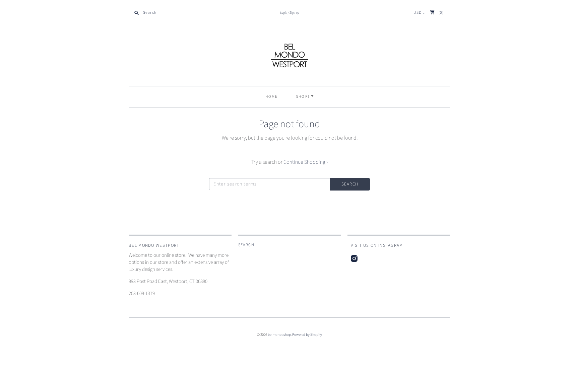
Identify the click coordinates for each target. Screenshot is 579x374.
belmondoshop (279, 334)
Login (283, 12)
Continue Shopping (305, 162)
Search (246, 245)
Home (271, 96)
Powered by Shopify (307, 334)
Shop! (303, 96)
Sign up (294, 12)
